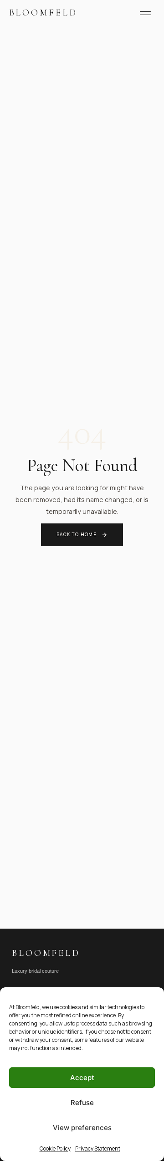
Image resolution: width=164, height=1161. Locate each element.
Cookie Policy (55, 1148)
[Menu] (145, 13)
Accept (82, 1077)
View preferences (82, 1127)
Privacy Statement (97, 1148)
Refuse (82, 1102)
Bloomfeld (43, 12)
